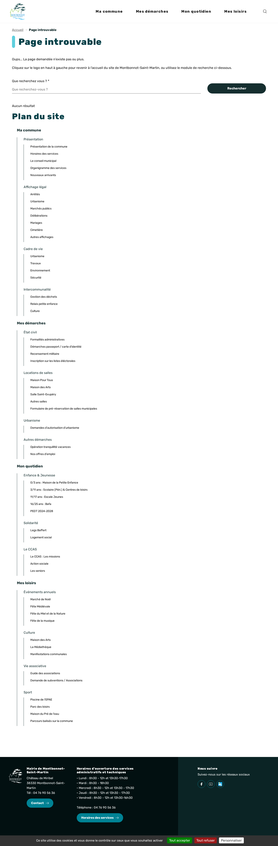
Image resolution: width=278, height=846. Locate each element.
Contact (37, 803)
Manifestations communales (48, 654)
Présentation (33, 139)
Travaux (35, 263)
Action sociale (39, 563)
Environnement (40, 270)
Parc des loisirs (40, 706)
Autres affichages (41, 237)
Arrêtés (35, 194)
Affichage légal (35, 187)
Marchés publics (40, 208)
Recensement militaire (44, 354)
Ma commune (29, 130)
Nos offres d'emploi (42, 454)
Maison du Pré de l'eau (44, 714)
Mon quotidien (30, 466)
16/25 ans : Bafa (40, 504)
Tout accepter (179, 840)
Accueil (17, 30)
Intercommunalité (37, 289)
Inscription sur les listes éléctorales (52, 361)
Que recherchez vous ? (30, 81)
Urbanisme (37, 201)
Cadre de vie (33, 249)
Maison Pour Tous (41, 380)
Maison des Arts (40, 387)
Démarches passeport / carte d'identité (55, 346)
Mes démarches (31, 323)
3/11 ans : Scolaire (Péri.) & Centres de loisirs (59, 489)
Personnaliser (231, 840)
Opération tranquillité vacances (50, 447)
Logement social (41, 537)
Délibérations (38, 215)
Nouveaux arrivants (43, 175)
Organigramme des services (48, 168)
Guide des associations (45, 673)
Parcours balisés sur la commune (51, 721)
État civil (30, 332)
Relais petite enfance (44, 304)
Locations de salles (38, 373)
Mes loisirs (26, 583)
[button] (109, 11)
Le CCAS (30, 549)
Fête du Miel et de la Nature (47, 613)
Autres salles (38, 401)
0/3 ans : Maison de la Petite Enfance (54, 482)
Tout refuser (205, 840)
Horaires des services (44, 153)
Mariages (36, 223)
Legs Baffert (38, 530)
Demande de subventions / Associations (56, 680)
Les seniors (37, 571)
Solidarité (31, 523)
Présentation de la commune (48, 146)
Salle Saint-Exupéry (43, 394)
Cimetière (36, 230)
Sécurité (35, 277)
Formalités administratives (47, 339)
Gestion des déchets (43, 297)
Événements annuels (40, 592)
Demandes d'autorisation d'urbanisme (54, 428)
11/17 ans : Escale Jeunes (46, 497)
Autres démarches (38, 440)
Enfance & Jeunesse (39, 475)
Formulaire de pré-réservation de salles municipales (63, 408)
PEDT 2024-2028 (41, 511)
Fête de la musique (42, 620)
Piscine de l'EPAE (41, 699)
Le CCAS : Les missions (45, 556)
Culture (35, 311)
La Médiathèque (40, 647)
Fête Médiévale (40, 606)
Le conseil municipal (43, 161)
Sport (28, 692)
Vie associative (35, 666)
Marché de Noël (40, 599)
